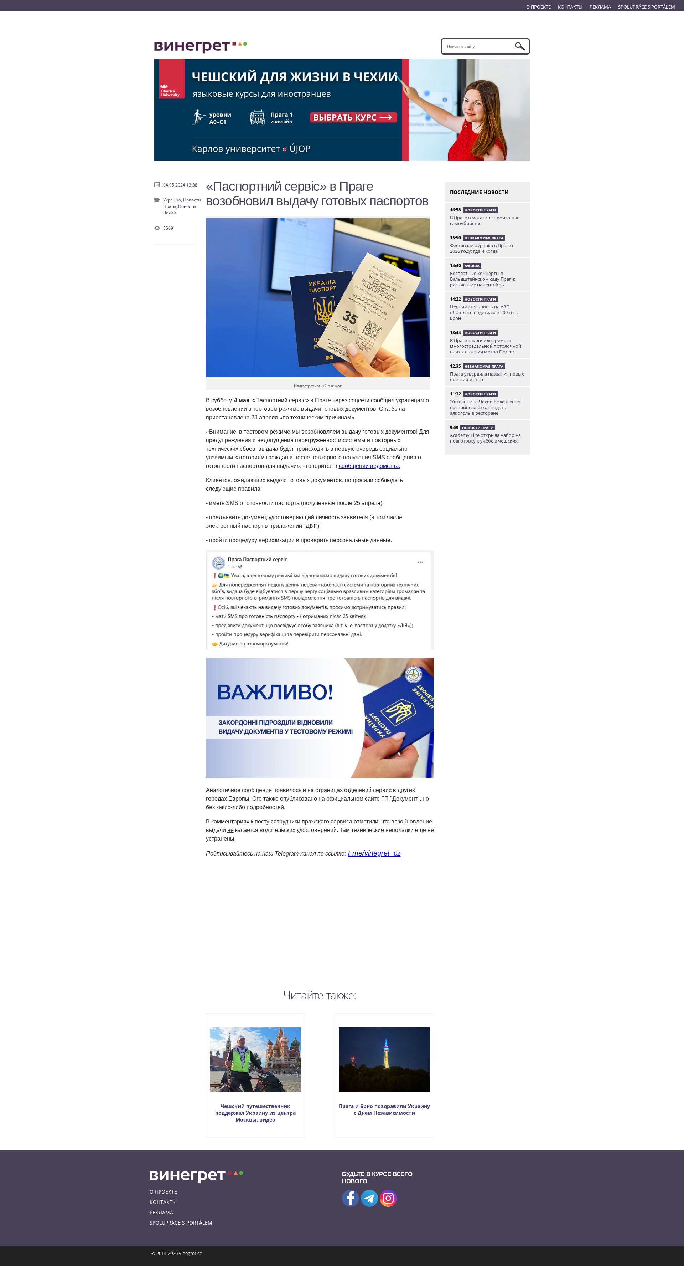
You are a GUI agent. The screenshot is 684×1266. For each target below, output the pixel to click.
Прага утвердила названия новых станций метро (487, 377)
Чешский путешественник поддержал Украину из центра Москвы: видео (255, 1113)
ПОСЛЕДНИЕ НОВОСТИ (479, 192)
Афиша (472, 265)
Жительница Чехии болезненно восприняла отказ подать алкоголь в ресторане (485, 407)
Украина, (173, 200)
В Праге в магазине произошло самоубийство (485, 220)
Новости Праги (480, 210)
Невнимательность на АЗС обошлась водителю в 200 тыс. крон (484, 312)
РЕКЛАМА (600, 7)
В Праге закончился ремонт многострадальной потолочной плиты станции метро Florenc (485, 346)
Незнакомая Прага (484, 237)
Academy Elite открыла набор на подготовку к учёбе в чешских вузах (485, 441)
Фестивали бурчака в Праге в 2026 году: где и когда (482, 248)
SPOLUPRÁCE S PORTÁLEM (646, 7)
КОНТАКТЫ (570, 7)
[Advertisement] (320, 921)
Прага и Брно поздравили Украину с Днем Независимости (384, 1109)
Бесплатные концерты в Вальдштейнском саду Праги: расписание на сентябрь (482, 279)
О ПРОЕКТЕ (538, 7)
